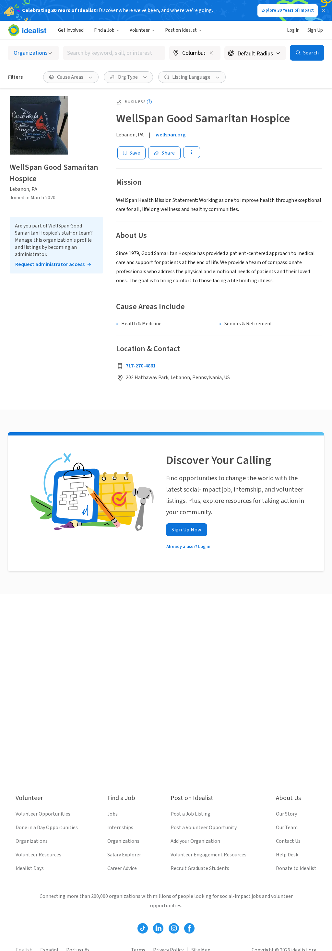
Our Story (286, 814)
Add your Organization (195, 841)
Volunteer (140, 30)
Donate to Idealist (296, 868)
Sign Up (315, 30)
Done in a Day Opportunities (47, 827)
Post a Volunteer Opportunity (204, 827)
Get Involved (71, 30)
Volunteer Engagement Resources (208, 854)
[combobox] (114, 53)
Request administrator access (50, 264)
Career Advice (122, 868)
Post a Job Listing (190, 814)
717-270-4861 (141, 365)
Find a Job (104, 30)
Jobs (112, 814)
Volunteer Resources (38, 854)
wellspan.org (170, 134)
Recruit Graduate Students (200, 868)
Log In (293, 30)
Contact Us (288, 841)
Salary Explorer (124, 854)
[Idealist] (27, 30)
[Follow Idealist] (142, 928)
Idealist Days (30, 868)
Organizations (32, 841)
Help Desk (287, 854)
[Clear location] (211, 52)
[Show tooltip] (149, 101)
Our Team (287, 827)
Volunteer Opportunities (43, 814)
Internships (120, 827)
